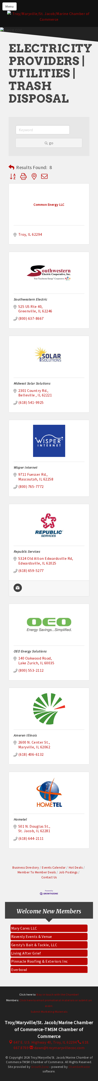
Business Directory (25, 868)
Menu (9, 6)
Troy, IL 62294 (45, 1042)
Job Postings (68, 872)
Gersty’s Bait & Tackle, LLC (34, 942)
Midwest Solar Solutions (32, 383)
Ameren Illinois (25, 735)
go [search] (51, 142)
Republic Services (27, 551)
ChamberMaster (79, 1067)
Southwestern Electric (30, 299)
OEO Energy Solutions (30, 651)
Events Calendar (54, 868)
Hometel (20, 819)
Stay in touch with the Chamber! (57, 994)
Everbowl (19, 967)
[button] (12, 167)
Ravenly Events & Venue (31, 934)
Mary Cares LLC (24, 925)
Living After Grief (26, 950)
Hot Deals (76, 868)
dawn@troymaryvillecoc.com (58, 1047)
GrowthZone (40, 1067)
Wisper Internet (25, 467)
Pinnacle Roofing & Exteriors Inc (39, 958)
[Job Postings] (18, 590)
